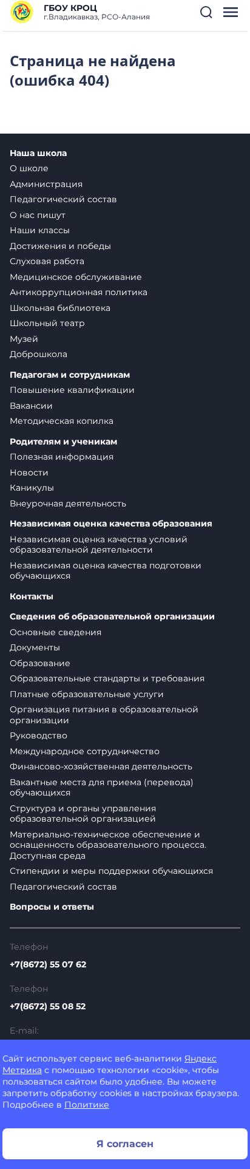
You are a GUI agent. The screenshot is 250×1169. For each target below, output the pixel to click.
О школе (29, 168)
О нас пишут (38, 215)
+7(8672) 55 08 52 (48, 1006)
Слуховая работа (47, 261)
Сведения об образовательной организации (112, 617)
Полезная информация (61, 456)
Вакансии (31, 405)
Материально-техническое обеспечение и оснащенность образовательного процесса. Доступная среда (108, 845)
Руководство (38, 735)
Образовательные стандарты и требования (107, 678)
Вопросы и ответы (52, 907)
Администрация (46, 184)
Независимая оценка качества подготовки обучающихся (105, 571)
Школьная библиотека (60, 307)
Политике (86, 1104)
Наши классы (40, 230)
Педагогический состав (63, 199)
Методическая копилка (61, 420)
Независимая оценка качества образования (111, 524)
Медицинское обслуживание (76, 276)
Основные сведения (55, 632)
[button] (206, 12)
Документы (35, 647)
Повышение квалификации (72, 389)
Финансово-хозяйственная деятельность (101, 766)
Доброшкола (38, 354)
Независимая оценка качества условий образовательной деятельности (98, 545)
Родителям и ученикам (63, 442)
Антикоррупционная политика (78, 292)
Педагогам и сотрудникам (70, 375)
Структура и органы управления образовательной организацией (83, 814)
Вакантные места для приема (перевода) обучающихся (102, 788)
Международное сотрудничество (85, 751)
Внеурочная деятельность (68, 503)
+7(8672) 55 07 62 (48, 964)
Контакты (31, 596)
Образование (40, 663)
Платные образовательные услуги (87, 694)
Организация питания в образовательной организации (104, 715)
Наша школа (38, 153)
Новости (29, 472)
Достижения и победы (60, 245)
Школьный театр (47, 323)
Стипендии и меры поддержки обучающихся (111, 870)
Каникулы (32, 487)
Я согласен (125, 1144)
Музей (24, 338)
